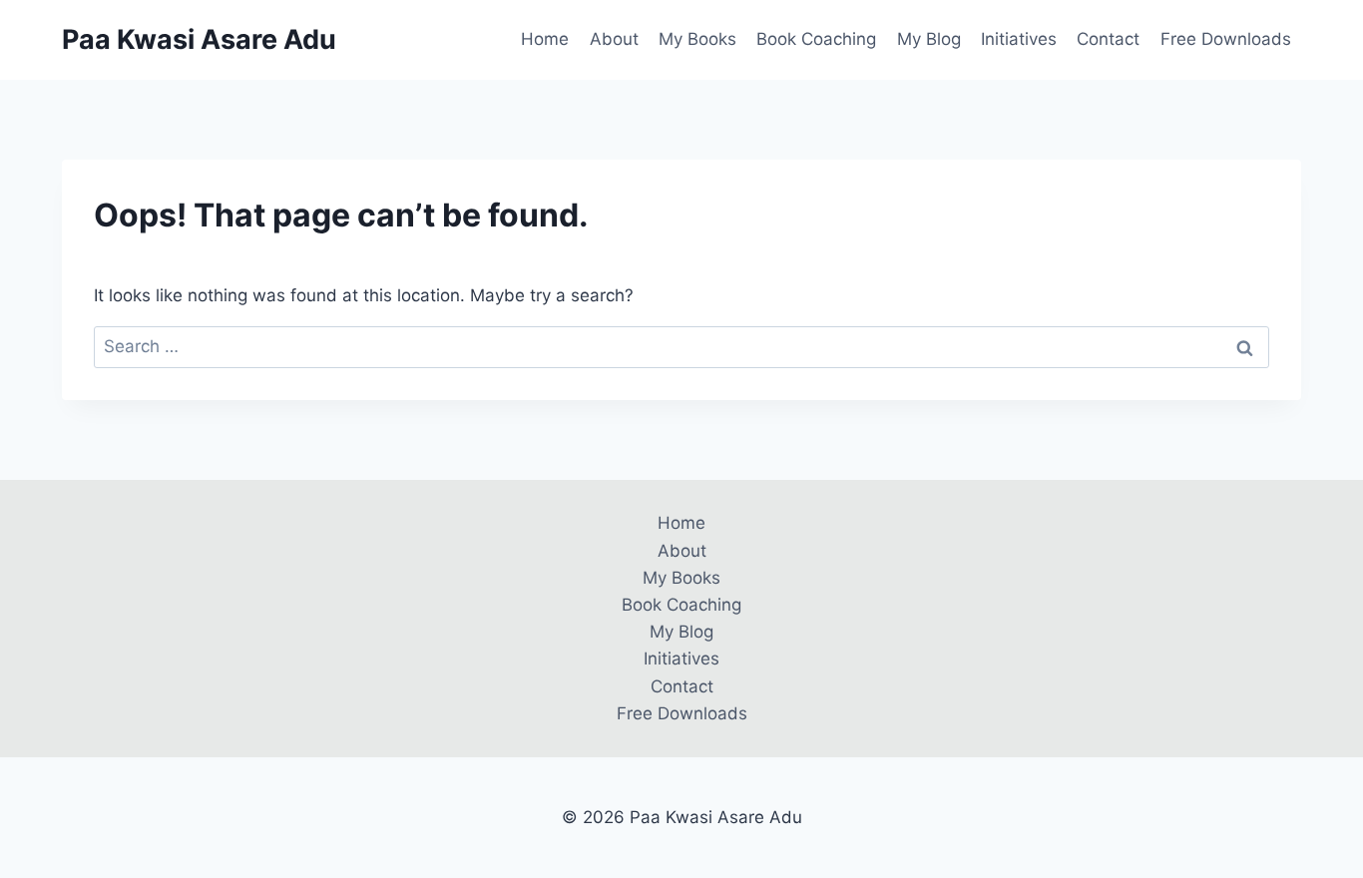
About (614, 39)
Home (545, 39)
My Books (697, 39)
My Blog (929, 39)
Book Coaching (816, 39)
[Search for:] (681, 346)
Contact (1108, 39)
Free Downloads (1225, 39)
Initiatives (1019, 39)
